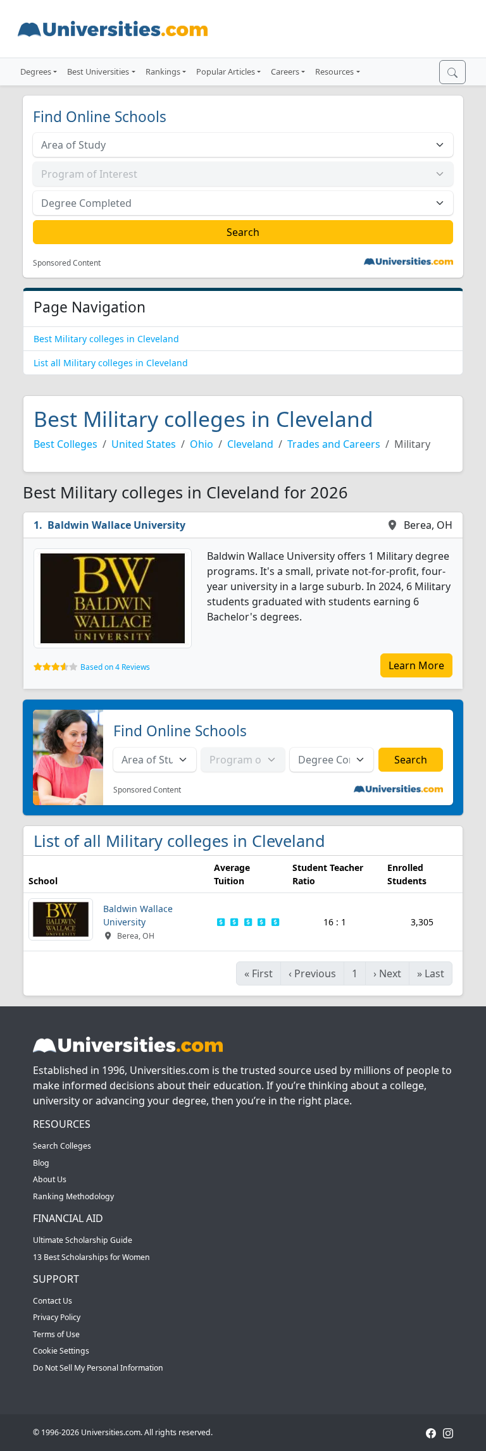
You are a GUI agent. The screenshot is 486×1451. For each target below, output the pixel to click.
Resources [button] (334, 71)
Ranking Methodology (73, 1196)
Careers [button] (285, 71)
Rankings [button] (163, 71)
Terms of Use (56, 1334)
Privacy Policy (56, 1317)
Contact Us (52, 1300)
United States (143, 444)
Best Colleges (65, 444)
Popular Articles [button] (225, 71)
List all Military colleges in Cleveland (111, 363)
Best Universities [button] (98, 71)
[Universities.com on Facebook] (431, 1432)
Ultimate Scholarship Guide (82, 1240)
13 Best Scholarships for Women (91, 1257)
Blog (41, 1163)
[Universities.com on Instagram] (448, 1432)
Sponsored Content (67, 263)
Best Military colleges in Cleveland (106, 339)
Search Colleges (62, 1145)
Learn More (416, 665)
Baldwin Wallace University (116, 525)
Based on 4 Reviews (115, 667)
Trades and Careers (333, 444)
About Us (49, 1179)
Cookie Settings (61, 1350)
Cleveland (250, 444)
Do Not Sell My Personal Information (98, 1367)
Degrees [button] (35, 71)
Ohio (201, 444)
